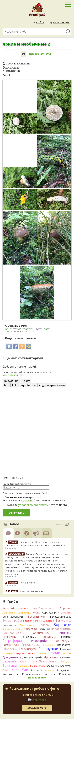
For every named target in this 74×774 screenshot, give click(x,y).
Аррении (66, 608)
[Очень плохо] (11, 329)
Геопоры (66, 636)
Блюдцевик (48, 620)
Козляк (5, 670)
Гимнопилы (10, 645)
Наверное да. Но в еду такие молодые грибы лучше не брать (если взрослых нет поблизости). (35, 544)
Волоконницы (61, 629)
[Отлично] (49, 329)
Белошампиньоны (61, 616)
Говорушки (49, 648)
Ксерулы (50, 674)
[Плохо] (21, 329)
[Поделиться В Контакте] (9, 346)
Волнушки (44, 629)
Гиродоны (49, 644)
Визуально (11, 381)
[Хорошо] (40, 329)
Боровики (63, 624)
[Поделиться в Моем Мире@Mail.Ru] (28, 346)
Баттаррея (66, 612)
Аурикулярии (50, 612)
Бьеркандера (9, 629)
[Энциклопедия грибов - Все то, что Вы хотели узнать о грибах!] (37, 11)
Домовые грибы (32, 657)
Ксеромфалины (31, 674)
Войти (40, 22)
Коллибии (20, 669)
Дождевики (11, 657)
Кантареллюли (37, 666)
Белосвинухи (36, 616)
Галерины (9, 637)
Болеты (44, 625)
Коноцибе (36, 670)
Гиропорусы (64, 644)
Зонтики (9, 665)
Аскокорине (8, 612)
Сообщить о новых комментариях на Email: (25, 493)
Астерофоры (24, 612)
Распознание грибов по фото (34, 689)
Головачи (66, 649)
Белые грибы (12, 620)
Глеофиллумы (28, 649)
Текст (26, 381)
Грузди (54, 653)
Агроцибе (8, 608)
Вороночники (40, 633)
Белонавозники (12, 616)
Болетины (9, 625)
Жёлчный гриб (28, 661)
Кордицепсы (64, 670)
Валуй (21, 629)
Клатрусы (66, 665)
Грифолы (42, 653)
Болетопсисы (27, 625)
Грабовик (30, 653)
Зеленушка (65, 661)
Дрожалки (51, 657)
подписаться (27, 500)
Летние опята (27, 582)
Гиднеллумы (63, 641)
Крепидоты (10, 674)
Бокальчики (64, 620)
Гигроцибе (38, 640)
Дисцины (67, 653)
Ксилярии (65, 674)
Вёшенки (64, 633)
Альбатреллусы (44, 608)
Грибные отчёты (39, 54)
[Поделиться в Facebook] (15, 346)
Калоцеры (23, 665)
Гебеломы (49, 637)
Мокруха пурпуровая (31, 591)
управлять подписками (34, 505)
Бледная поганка (32, 620)
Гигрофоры (12, 640)
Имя (5, 478)
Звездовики (48, 661)
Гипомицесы (31, 644)
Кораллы (49, 670)
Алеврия (24, 608)
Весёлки (31, 629)
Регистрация (61, 22)
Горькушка (18, 653)
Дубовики (66, 657)
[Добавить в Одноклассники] (22, 346)
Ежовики (9, 661)
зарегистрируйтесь (13, 374)
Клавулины (52, 665)
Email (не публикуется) (17, 484)
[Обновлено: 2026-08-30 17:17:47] (67, 524)
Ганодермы (29, 636)
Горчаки (7, 653)
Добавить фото (37, 707)
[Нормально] (30, 329)
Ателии (36, 612)
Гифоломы (10, 649)
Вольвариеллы (13, 633)
